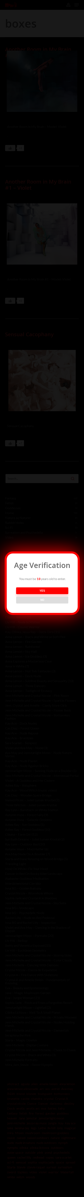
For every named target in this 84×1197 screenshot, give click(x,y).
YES (42, 590)
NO (42, 599)
